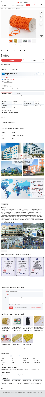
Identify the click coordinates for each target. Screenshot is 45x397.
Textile (5, 8)
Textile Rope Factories (27, 380)
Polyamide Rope (15, 374)
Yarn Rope (32, 383)
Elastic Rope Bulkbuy (13, 386)
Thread (2, 358)
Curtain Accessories (36, 362)
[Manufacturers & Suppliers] (22, 2)
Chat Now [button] (34, 60)
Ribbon (2, 360)
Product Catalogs (17, 355)
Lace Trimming (35, 360)
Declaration (34, 392)
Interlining (24, 360)
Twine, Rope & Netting (11, 8)
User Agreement (29, 392)
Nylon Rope (22, 374)
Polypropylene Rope (5, 374)
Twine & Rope (18, 8)
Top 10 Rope (38, 383)
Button (13, 362)
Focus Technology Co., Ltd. (15, 392)
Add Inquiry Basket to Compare (22, 45)
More (2, 388)
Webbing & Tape (25, 358)
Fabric (13, 358)
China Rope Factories (6, 380)
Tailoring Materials (25, 362)
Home (2, 8)
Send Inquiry (11, 60)
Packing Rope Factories (37, 380)
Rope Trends (4, 386)
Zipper (34, 358)
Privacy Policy (40, 392)
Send (11, 307)
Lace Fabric (3, 362)
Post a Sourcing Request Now (35, 307)
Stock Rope (26, 383)
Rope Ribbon (4, 383)
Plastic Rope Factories (16, 380)
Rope (13, 360)
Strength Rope (11, 383)
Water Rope (19, 383)
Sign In (3, 88)
